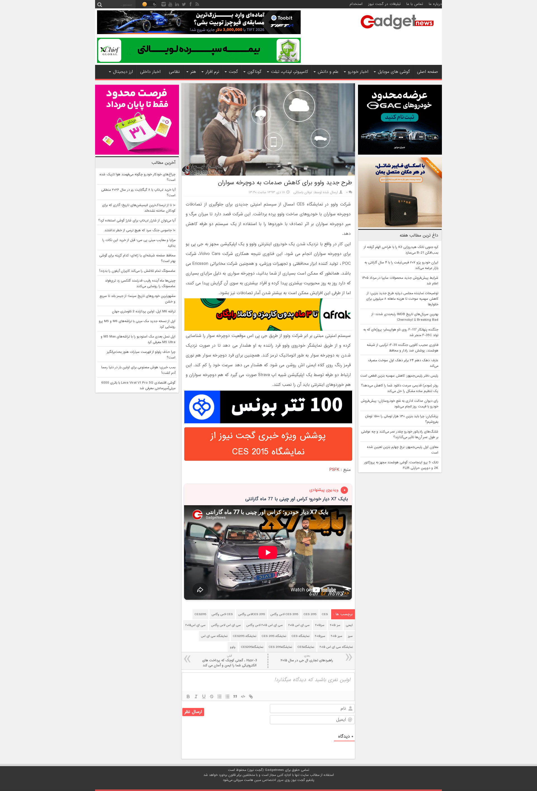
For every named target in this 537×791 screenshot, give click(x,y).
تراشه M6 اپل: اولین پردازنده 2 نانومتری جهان (143, 311)
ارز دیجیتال (123, 72)
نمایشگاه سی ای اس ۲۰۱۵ (336, 647)
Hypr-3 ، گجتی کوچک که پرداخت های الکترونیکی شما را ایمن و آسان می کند (229, 661)
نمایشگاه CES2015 (244, 636)
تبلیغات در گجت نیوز (384, 4)
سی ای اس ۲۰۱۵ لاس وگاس (264, 625)
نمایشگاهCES (306, 647)
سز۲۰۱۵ (319, 625)
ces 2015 (310, 614)
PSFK (334, 469)
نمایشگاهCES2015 (252, 647)
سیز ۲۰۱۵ (336, 636)
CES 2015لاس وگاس (251, 614)
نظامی (174, 72)
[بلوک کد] (243, 696)
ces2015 (200, 614)
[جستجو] (99, 4)
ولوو (232, 647)
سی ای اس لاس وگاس (226, 625)
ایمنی (349, 625)
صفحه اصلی (427, 72)
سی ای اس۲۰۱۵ (195, 625)
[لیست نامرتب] (227, 696)
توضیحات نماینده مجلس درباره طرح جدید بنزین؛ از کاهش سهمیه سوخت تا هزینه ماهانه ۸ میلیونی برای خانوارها (402, 299)
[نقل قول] (235, 696)
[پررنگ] (188, 696)
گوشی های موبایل (394, 72)
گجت (233, 72)
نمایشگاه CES (300, 636)
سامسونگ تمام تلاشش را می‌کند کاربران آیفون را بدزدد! (137, 270)
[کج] (196, 696)
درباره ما (435, 4)
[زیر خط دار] (204, 696)
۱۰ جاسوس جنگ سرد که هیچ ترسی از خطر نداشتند (139, 230)
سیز (350, 636)
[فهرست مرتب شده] (219, 696)
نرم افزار (212, 72)
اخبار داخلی (150, 72)
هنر (193, 72)
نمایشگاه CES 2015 (274, 636)
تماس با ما (414, 4)
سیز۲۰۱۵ (320, 636)
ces (325, 614)
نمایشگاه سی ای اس (214, 636)
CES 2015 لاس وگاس (284, 614)
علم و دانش (328, 72)
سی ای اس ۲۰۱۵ (299, 625)
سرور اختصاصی (273, 780)
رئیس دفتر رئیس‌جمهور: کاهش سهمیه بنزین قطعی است (399, 375)
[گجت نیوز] (397, 31)
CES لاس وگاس (222, 614)
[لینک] (251, 696)
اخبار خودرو (358, 72)
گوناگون (255, 72)
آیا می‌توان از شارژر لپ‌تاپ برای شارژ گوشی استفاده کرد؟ (136, 220)
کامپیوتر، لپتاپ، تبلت (289, 72)
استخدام (356, 4)
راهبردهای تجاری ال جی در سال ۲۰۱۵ (307, 658)
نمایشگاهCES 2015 (280, 647)
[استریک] (212, 696)
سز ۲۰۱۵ (335, 625)
